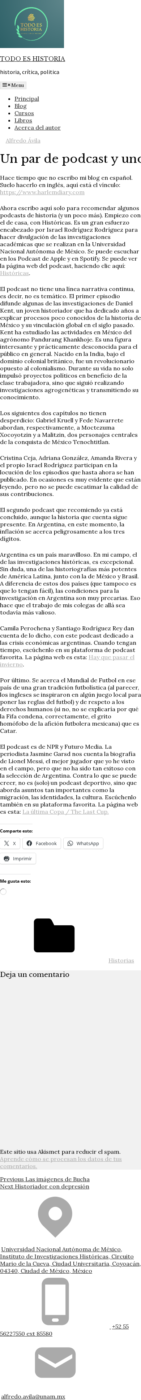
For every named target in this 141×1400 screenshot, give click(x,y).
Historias (121, 960)
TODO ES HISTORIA (32, 58)
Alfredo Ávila (23, 140)
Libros (23, 120)
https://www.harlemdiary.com (42, 192)
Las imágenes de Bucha (45, 1179)
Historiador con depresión (44, 1186)
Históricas (14, 273)
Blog (20, 105)
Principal (26, 98)
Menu (17, 85)
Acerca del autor (37, 127)
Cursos (24, 113)
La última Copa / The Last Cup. (65, 811)
